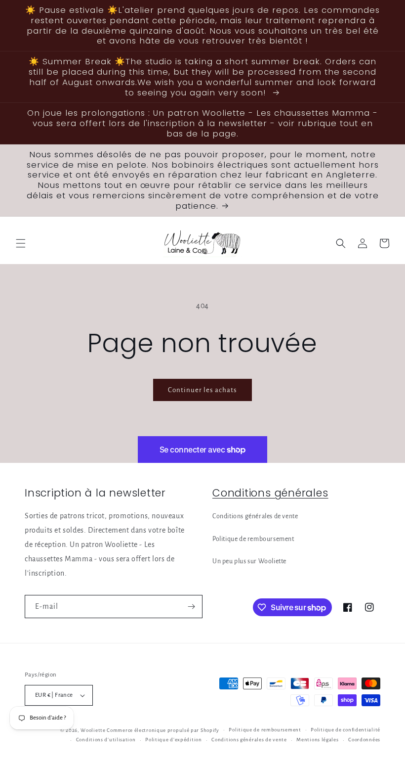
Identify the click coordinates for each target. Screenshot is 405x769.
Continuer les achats (202, 390)
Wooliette (94, 730)
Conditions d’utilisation (106, 739)
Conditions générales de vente (255, 516)
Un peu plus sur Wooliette (249, 561)
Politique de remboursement (253, 539)
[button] (21, 243)
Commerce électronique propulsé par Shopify (163, 730)
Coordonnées (364, 739)
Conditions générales (270, 493)
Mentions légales (317, 739)
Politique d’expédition (173, 739)
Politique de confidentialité (345, 729)
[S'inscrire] (191, 606)
